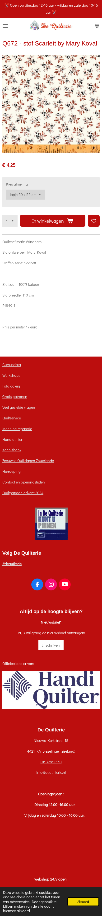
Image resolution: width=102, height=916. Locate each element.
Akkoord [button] (83, 901)
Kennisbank (11, 449)
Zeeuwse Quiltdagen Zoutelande (28, 460)
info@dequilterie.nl (51, 772)
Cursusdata (11, 364)
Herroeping (11, 471)
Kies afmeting (17, 183)
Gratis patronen (14, 396)
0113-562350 (51, 761)
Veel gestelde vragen (18, 407)
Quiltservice (11, 417)
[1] (10, 221)
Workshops (11, 375)
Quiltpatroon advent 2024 (22, 492)
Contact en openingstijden (23, 481)
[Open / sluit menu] (5, 26)
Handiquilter (12, 439)
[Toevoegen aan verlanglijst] (94, 221)
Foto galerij (11, 385)
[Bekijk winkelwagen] (97, 26)
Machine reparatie (17, 428)
